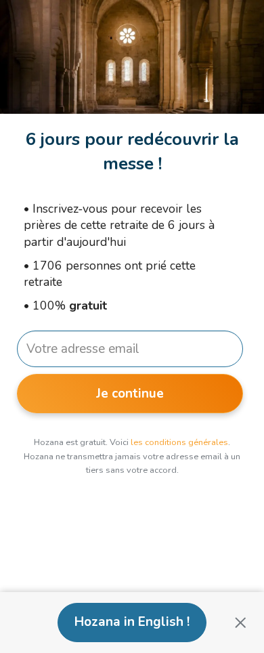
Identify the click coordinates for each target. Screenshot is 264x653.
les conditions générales (179, 442)
